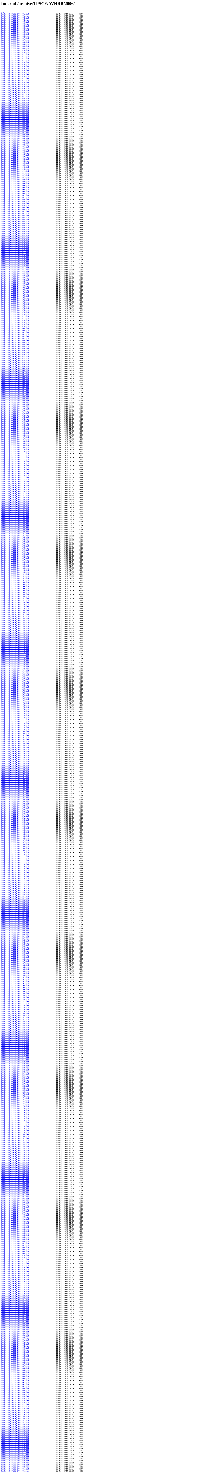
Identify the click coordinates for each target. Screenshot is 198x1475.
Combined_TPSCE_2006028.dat (15, 119)
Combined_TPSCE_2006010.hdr (15, 52)
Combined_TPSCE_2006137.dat (15, 558)
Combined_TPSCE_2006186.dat (15, 755)
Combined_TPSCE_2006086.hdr (15, 354)
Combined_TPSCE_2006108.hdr (15, 443)
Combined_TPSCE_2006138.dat (15, 562)
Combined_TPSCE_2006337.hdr (15, 1366)
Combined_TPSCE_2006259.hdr (15, 1052)
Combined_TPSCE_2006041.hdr (15, 173)
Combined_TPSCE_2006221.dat (15, 897)
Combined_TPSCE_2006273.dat (15, 1106)
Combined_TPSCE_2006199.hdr (15, 810)
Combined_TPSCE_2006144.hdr (15, 588)
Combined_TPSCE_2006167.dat (15, 679)
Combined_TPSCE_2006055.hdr (15, 230)
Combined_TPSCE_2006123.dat (15, 502)
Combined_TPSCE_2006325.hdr (15, 1318)
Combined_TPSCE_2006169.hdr (15, 689)
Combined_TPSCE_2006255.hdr (15, 1036)
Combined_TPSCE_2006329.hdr (15, 1334)
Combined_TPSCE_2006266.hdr (15, 1080)
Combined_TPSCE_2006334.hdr (15, 1354)
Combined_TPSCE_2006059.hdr (15, 246)
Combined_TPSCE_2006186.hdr (15, 758)
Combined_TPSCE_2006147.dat (15, 598)
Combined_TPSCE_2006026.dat (15, 111)
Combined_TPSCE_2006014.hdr (15, 68)
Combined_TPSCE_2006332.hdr (15, 1346)
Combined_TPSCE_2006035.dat (15, 147)
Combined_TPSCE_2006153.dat (15, 622)
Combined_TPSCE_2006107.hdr (15, 439)
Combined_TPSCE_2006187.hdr (15, 762)
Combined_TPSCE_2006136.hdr (15, 556)
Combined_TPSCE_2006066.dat (15, 272)
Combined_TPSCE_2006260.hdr (15, 1056)
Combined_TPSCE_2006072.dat (15, 296)
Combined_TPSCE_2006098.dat (15, 401)
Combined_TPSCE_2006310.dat (15, 1255)
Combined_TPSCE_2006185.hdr (15, 753)
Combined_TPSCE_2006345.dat (15, 1396)
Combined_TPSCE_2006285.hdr (15, 1157)
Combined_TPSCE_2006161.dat (15, 655)
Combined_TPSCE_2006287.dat (15, 1163)
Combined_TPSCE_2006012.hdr (15, 60)
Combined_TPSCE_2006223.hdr (15, 907)
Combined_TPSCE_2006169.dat (15, 687)
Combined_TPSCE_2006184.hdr (15, 749)
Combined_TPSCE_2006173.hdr (15, 705)
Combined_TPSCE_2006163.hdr (15, 665)
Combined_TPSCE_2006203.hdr (15, 826)
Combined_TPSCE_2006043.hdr (15, 181)
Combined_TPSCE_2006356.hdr (15, 1443)
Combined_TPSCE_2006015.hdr (15, 72)
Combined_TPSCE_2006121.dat (15, 494)
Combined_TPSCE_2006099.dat (15, 405)
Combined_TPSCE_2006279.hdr (15, 1132)
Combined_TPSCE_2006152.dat (15, 618)
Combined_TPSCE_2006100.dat (15, 409)
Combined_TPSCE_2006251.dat (15, 1017)
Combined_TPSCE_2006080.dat (15, 328)
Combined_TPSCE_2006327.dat (15, 1324)
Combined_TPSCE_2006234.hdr (15, 951)
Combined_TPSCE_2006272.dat (15, 1102)
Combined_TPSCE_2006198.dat (15, 804)
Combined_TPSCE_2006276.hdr (15, 1120)
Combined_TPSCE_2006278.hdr (15, 1128)
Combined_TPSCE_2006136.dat (15, 554)
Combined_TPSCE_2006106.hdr (15, 435)
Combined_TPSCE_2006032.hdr (15, 137)
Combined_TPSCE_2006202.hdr (15, 822)
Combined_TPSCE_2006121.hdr (15, 496)
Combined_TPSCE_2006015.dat (15, 70)
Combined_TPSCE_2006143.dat (15, 582)
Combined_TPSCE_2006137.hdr (15, 560)
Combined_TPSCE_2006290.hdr (15, 1177)
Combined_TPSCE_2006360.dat (15, 1449)
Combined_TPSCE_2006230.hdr (15, 935)
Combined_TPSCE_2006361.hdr (15, 1455)
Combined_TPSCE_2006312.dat (15, 1263)
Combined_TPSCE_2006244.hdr (15, 991)
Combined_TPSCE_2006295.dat (15, 1195)
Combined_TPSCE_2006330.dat (15, 1336)
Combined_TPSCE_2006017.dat (15, 78)
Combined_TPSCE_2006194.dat (15, 788)
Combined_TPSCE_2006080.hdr (15, 330)
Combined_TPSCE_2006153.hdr (15, 625)
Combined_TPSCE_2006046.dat (15, 191)
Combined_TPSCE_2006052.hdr (15, 217)
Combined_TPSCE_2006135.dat (15, 550)
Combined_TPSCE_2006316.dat (15, 1279)
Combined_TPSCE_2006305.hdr (15, 1237)
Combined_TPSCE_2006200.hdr (15, 814)
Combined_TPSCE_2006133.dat (15, 542)
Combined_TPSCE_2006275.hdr (15, 1116)
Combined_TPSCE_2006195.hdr (15, 794)
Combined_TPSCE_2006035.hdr (15, 149)
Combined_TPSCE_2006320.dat (15, 1296)
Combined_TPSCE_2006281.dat (15, 1138)
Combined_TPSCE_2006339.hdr (15, 1374)
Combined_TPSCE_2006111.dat (15, 453)
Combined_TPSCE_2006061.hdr (15, 254)
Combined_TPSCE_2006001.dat (15, 14)
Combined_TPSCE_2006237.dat (15, 961)
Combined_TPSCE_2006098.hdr (15, 403)
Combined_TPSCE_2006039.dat (15, 163)
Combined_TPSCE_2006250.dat (15, 1013)
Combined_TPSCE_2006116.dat (15, 473)
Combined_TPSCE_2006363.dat (15, 1461)
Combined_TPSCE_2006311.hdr (15, 1261)
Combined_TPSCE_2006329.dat (15, 1332)
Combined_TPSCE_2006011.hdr (15, 56)
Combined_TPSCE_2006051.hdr (15, 213)
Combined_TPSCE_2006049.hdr (15, 205)
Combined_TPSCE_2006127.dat (15, 518)
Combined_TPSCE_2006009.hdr (15, 48)
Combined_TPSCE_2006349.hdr (15, 1414)
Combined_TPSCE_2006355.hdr (15, 1439)
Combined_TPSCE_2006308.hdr (15, 1249)
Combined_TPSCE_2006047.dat (15, 195)
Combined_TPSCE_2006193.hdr (15, 786)
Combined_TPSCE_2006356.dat (15, 1441)
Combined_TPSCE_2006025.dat (15, 107)
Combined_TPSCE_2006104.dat (15, 425)
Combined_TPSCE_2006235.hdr (15, 955)
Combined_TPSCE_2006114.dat (15, 465)
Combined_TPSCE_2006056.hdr (15, 234)
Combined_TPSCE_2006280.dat (15, 1134)
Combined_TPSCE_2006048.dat (15, 199)
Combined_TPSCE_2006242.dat (15, 981)
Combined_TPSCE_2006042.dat (15, 175)
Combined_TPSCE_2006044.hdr (15, 185)
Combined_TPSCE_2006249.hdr (15, 1011)
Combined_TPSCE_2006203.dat (15, 824)
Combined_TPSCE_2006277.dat (15, 1122)
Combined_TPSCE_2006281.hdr (15, 1140)
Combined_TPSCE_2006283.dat (15, 1146)
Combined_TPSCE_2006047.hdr (15, 197)
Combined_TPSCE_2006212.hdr (15, 862)
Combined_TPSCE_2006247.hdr (15, 1003)
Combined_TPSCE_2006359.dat (15, 1445)
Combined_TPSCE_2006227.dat (15, 921)
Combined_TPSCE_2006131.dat (15, 534)
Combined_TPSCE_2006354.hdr (15, 1435)
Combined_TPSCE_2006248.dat (15, 1005)
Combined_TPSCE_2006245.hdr (15, 995)
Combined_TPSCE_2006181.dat (15, 735)
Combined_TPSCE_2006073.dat (15, 300)
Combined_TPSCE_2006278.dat (15, 1126)
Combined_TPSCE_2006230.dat (15, 933)
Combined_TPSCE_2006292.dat (15, 1183)
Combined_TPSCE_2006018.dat (15, 82)
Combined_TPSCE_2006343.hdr (15, 1390)
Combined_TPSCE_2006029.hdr (15, 125)
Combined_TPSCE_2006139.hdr (15, 568)
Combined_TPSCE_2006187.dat (15, 760)
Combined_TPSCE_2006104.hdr (15, 427)
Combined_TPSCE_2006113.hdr (15, 463)
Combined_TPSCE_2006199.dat (15, 808)
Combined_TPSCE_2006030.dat (15, 127)
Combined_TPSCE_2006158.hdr (15, 645)
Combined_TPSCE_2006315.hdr (15, 1277)
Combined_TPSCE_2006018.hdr (15, 84)
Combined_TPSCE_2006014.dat (15, 66)
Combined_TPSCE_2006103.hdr (15, 423)
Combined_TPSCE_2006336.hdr (15, 1362)
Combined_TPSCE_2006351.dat (15, 1421)
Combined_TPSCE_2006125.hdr (15, 512)
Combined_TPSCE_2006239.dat (15, 969)
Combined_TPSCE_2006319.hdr (15, 1294)
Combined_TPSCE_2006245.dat (15, 993)
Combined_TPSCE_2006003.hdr (15, 24)
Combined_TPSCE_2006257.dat (15, 1042)
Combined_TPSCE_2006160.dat (15, 651)
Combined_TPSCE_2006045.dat (15, 187)
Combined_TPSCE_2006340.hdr (15, 1378)
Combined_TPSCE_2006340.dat (15, 1376)
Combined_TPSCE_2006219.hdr (15, 891)
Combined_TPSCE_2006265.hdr (15, 1076)
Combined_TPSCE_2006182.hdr (15, 741)
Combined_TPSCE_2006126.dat (15, 514)
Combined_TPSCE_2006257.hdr (15, 1044)
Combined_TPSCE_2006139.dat (15, 566)
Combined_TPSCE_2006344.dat (15, 1392)
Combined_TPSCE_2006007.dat (15, 38)
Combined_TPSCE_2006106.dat (15, 433)
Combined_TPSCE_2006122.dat (15, 498)
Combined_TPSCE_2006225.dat (15, 913)
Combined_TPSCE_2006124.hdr (15, 508)
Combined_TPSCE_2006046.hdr (15, 193)
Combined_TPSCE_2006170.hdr (15, 693)
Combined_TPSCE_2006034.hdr (15, 145)
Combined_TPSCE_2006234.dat (15, 949)
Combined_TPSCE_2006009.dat (15, 46)
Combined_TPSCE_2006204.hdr (15, 830)
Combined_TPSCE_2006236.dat (15, 957)
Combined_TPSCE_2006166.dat (15, 675)
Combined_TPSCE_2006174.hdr (15, 709)
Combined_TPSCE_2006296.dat (15, 1199)
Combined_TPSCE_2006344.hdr (15, 1394)
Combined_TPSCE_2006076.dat (15, 312)
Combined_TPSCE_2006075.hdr (15, 310)
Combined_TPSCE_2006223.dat (15, 905)
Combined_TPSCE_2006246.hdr (15, 999)
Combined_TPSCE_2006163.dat (15, 663)
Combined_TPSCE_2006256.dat (15, 1038)
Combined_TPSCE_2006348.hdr (15, 1410)
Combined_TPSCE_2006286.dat (15, 1159)
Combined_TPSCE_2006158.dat (15, 643)
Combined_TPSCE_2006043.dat (15, 179)
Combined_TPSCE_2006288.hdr (15, 1169)
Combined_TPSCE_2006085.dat (15, 348)
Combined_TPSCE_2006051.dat (15, 211)
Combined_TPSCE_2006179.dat (15, 727)
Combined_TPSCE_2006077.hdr (15, 318)
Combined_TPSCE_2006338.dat (15, 1368)
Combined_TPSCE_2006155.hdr (15, 633)
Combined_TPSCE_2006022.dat (15, 99)
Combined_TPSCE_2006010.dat (15, 50)
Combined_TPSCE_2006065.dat (15, 268)
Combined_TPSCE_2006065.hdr (15, 270)
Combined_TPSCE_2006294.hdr (15, 1193)
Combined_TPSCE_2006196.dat (15, 796)
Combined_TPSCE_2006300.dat (15, 1215)
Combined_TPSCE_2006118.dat (15, 481)
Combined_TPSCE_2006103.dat (15, 421)
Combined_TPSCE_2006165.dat (15, 671)
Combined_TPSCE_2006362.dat (15, 1457)
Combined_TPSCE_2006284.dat (15, 1150)
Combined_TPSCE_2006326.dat (15, 1320)
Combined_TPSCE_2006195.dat (15, 792)
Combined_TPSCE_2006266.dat (15, 1078)
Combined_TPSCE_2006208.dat (15, 844)
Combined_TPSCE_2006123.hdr (15, 504)
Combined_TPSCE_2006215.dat (15, 872)
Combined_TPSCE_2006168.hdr (15, 685)
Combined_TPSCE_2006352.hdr (15, 1427)
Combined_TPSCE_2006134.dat (15, 546)
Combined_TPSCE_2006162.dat (15, 659)
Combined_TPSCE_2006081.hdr (15, 334)
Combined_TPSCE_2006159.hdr (15, 649)
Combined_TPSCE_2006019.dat (15, 86)
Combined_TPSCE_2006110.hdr (15, 451)
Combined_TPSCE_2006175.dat (15, 711)
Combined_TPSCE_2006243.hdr (15, 987)
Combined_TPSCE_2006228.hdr (15, 927)
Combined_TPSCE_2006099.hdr (15, 407)
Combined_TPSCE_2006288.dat (15, 1167)
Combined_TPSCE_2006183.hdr (15, 745)
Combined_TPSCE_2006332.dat (15, 1344)
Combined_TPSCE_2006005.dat (15, 30)
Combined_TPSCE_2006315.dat (15, 1275)
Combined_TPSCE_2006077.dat (15, 316)
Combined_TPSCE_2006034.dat (15, 143)
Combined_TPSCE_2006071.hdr (15, 294)
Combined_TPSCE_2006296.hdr (15, 1201)
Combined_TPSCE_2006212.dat (15, 860)
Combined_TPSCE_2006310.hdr (15, 1257)
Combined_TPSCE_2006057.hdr (15, 238)
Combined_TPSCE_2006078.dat (15, 320)
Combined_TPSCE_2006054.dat (15, 223)
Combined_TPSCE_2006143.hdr (15, 584)
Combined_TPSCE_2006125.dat (15, 510)
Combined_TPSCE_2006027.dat (15, 115)
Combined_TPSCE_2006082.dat (15, 336)
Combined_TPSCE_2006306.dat (15, 1239)
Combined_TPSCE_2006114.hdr (15, 467)
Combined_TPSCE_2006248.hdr (15, 1007)
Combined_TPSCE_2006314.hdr (15, 1273)
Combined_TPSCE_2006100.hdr (15, 411)
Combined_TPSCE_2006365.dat (15, 1469)
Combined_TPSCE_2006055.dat (15, 228)
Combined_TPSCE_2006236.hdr (15, 959)
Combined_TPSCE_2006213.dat (15, 864)
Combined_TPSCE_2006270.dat (15, 1094)
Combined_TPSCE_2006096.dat (15, 393)
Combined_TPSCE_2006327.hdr (15, 1326)
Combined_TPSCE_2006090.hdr (15, 371)
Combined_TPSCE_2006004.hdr (15, 28)
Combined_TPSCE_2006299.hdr (15, 1213)
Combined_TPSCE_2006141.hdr (15, 576)
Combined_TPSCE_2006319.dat (15, 1292)
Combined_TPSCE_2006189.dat (15, 768)
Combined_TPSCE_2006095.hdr (15, 391)
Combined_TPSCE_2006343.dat (15, 1388)
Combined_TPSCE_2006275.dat (15, 1114)
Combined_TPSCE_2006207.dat (15, 840)
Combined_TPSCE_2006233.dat (15, 945)
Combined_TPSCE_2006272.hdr (15, 1104)
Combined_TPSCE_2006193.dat (15, 784)
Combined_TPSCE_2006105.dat (15, 429)
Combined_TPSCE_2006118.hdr (15, 483)
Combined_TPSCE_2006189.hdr (15, 770)
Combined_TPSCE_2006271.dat (15, 1098)
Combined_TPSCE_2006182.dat (15, 739)
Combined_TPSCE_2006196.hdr (15, 798)
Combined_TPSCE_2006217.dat (15, 880)
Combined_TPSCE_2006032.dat (15, 135)
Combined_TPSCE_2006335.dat (15, 1356)
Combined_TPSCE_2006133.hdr (15, 544)
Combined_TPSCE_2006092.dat (15, 377)
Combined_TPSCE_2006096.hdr (15, 395)
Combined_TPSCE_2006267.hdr (15, 1084)
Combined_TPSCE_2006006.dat (15, 34)
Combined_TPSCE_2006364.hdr (15, 1467)
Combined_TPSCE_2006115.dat (15, 469)
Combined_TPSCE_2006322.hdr (15, 1306)
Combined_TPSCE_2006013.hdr (15, 64)
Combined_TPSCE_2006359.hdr (15, 1447)
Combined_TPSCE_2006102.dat (15, 417)
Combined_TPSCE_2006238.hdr (15, 967)
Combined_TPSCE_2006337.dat (15, 1364)
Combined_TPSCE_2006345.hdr (15, 1398)
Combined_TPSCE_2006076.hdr (15, 314)
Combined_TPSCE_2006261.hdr (15, 1060)
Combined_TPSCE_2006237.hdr (15, 963)
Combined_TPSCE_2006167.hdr (15, 681)
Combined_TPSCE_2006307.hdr (15, 1245)
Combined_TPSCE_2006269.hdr (15, 1092)
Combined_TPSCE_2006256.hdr (15, 1040)
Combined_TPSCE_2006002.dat (15, 18)
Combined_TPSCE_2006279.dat (15, 1130)
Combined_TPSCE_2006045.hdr (15, 189)
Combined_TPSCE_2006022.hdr (15, 101)
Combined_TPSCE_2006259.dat (15, 1050)
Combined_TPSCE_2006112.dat (15, 457)
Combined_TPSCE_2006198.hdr (15, 806)
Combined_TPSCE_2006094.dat (15, 385)
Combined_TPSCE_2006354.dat (15, 1433)
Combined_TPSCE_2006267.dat (15, 1082)
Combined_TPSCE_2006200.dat (15, 812)
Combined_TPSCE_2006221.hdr (15, 899)
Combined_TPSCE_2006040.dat (15, 167)
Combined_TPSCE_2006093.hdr (15, 383)
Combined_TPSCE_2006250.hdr (15, 1015)
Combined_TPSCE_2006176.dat (15, 715)
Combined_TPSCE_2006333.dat (15, 1348)
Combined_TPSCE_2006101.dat (15, 413)
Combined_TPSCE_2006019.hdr (15, 88)
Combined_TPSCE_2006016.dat (15, 74)
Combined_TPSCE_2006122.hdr (15, 500)
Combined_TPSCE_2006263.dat (15, 1066)
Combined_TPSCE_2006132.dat (15, 538)
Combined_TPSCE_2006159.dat (15, 647)
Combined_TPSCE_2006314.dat (15, 1271)
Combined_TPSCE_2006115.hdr (15, 471)
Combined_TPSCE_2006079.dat (15, 324)
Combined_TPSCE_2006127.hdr (15, 520)
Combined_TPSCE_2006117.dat (15, 477)
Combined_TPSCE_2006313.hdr (15, 1269)
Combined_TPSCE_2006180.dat (15, 731)
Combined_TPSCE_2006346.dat (15, 1400)
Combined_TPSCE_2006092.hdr (15, 379)
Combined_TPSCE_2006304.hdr (15, 1233)
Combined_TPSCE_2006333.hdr (15, 1350)
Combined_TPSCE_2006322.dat (15, 1304)
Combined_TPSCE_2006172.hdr (15, 701)
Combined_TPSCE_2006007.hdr (15, 40)
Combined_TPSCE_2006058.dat (15, 240)
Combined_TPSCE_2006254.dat (15, 1030)
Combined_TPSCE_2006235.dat (15, 953)
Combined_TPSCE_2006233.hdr (15, 947)
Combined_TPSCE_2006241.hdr (15, 979)
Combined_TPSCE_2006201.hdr (15, 818)
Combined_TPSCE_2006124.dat (15, 506)
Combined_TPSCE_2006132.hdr (15, 540)
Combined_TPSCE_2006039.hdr (15, 165)
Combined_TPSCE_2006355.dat (15, 1437)
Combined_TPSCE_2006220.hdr (15, 895)
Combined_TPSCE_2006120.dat (15, 489)
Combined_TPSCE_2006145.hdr (15, 592)
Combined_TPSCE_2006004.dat (15, 26)
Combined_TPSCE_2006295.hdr (15, 1197)
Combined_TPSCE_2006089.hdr (15, 367)
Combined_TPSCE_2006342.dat (15, 1384)
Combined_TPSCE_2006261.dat (15, 1058)
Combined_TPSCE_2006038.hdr (15, 161)
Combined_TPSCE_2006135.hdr (15, 552)
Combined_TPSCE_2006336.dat (15, 1360)
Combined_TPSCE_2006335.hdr (15, 1358)
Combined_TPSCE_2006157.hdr (15, 641)
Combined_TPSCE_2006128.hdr (15, 524)
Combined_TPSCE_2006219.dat (15, 888)
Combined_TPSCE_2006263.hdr (15, 1068)
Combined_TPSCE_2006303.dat (15, 1227)
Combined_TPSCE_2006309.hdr (15, 1253)
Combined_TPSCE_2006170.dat (15, 691)
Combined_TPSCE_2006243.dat (15, 985)
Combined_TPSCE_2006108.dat (15, 441)
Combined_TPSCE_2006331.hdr (15, 1342)
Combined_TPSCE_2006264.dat (15, 1070)
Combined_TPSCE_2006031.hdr (15, 133)
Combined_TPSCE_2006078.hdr (15, 322)
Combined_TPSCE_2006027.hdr (15, 117)
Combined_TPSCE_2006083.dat (15, 340)
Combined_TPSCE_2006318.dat (15, 1288)
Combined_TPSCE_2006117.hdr (15, 479)
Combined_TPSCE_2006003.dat (15, 22)
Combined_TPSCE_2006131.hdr (15, 536)
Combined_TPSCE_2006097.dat (15, 397)
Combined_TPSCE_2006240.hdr (15, 975)
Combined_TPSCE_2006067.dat (15, 276)
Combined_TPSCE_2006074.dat (15, 304)
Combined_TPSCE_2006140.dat (15, 570)
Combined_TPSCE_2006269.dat (15, 1090)
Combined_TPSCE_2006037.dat (15, 155)
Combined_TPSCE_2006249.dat (15, 1009)
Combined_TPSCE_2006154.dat (15, 627)
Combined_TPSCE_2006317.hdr (15, 1285)
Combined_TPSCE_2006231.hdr (15, 939)
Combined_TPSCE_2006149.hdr (15, 608)
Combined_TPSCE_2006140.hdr (15, 572)
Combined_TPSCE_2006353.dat (15, 1429)
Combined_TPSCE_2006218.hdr (15, 886)
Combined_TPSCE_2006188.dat (15, 764)
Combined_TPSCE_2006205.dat (15, 832)
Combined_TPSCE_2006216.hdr (15, 878)
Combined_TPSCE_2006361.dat (15, 1453)
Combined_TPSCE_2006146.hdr (15, 596)
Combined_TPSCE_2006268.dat (15, 1086)
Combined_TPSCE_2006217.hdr (15, 882)
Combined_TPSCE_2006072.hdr (15, 298)
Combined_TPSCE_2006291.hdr (15, 1181)
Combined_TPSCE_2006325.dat (15, 1316)
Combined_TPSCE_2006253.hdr (15, 1028)
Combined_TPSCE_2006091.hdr (15, 375)
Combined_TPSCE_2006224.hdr (15, 911)
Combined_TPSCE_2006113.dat (15, 461)
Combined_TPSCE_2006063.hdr (15, 262)
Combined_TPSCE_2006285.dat (15, 1155)
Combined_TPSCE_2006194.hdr (15, 790)
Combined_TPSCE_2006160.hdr (15, 653)
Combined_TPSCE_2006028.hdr (15, 121)
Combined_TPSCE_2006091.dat (15, 373)
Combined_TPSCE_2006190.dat (15, 772)
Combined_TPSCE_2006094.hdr (15, 387)
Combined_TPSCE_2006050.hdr (15, 209)
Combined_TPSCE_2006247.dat (15, 1001)
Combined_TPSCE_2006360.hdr (15, 1451)
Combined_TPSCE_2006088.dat (15, 361)
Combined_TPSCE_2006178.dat (15, 723)
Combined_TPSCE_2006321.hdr (15, 1302)
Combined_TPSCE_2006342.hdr (15, 1386)
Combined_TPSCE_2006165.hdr (15, 673)
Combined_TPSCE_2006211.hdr (15, 858)
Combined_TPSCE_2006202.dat (15, 820)
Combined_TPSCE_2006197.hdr (15, 802)
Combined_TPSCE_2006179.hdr (15, 729)
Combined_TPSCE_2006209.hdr (15, 850)
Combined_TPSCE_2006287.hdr (15, 1165)
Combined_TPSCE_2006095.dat (15, 389)
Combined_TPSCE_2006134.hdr (15, 548)
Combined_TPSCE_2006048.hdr (15, 201)
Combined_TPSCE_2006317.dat (15, 1283)
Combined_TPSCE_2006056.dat (15, 232)
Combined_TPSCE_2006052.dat (15, 215)
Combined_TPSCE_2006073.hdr (15, 302)
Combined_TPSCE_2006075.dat (15, 308)
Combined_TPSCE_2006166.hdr (15, 677)
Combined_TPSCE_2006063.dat (15, 260)
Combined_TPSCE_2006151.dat (15, 614)
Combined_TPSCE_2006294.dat (15, 1191)
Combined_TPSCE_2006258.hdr (15, 1048)
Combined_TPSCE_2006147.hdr (15, 600)
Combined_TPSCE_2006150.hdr (15, 612)
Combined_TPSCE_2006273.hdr (15, 1108)
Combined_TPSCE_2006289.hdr (15, 1173)
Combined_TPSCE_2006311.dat (15, 1259)
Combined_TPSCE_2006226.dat (15, 917)
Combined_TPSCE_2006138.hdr (15, 564)
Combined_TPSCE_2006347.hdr (15, 1406)
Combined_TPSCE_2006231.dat (15, 937)
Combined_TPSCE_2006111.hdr (15, 455)
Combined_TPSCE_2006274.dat (15, 1110)
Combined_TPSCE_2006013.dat (15, 62)
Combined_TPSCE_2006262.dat (15, 1062)
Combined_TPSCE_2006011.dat (15, 54)
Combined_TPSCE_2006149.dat (15, 606)
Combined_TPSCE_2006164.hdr (15, 669)
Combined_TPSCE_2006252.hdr (15, 1024)
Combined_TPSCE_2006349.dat (15, 1412)
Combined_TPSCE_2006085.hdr (15, 350)
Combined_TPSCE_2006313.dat (15, 1267)
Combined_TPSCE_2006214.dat (15, 868)
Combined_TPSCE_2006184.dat (15, 747)
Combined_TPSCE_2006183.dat (15, 743)
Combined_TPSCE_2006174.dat (15, 707)
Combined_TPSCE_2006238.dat (15, 965)
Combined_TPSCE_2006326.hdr (15, 1322)
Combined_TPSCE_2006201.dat (15, 816)
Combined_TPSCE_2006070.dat (15, 288)
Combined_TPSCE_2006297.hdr (15, 1205)
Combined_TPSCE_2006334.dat (15, 1352)
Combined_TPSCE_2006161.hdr (15, 657)
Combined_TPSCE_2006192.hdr (15, 782)
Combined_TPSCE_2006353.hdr (15, 1431)
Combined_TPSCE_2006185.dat (15, 751)
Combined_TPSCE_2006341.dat (15, 1380)
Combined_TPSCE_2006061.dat (15, 252)
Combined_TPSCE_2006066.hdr (15, 274)
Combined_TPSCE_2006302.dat (15, 1223)
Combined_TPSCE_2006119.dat (15, 485)
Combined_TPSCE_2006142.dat (15, 578)
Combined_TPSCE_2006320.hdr (15, 1298)
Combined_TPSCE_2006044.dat (15, 183)
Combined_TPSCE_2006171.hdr (15, 697)
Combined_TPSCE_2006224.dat (15, 909)
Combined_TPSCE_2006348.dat (15, 1408)
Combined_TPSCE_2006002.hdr (15, 20)
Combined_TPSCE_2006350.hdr (15, 1418)
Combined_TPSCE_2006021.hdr (15, 97)
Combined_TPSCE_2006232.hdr (15, 943)
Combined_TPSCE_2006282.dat (15, 1142)
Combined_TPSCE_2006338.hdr (15, 1370)
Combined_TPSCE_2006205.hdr (15, 834)
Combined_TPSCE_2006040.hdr (15, 169)
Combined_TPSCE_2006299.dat (15, 1211)
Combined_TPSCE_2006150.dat (15, 610)
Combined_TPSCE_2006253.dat (15, 1026)
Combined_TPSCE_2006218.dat (15, 884)
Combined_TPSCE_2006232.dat (15, 941)
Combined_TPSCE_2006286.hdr (15, 1161)
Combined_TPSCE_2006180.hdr (15, 733)
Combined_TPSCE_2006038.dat (15, 159)
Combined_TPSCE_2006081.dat (15, 332)
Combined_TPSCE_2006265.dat (15, 1074)
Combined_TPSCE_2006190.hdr (15, 774)
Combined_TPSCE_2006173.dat (15, 703)
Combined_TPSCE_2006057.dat (15, 236)
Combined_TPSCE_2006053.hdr (15, 221)
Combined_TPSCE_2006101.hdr (15, 415)
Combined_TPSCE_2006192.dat (15, 780)
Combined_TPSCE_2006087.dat (15, 356)
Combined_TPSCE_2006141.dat (15, 574)
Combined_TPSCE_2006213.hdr (15, 866)
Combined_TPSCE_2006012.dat (15, 58)
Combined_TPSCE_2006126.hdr (15, 516)
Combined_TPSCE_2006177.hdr (15, 721)
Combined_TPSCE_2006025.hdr (15, 109)
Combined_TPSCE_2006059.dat (15, 244)
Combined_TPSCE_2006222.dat (15, 901)
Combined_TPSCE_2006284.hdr (15, 1152)
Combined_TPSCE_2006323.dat (15, 1308)
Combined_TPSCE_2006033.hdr (15, 141)
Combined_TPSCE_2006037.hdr (15, 157)
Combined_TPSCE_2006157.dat (15, 639)
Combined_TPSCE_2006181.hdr (15, 737)
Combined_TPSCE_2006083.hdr (15, 342)
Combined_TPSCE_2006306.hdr (15, 1241)
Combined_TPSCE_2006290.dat (15, 1175)
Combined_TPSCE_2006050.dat (15, 207)
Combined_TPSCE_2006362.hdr (15, 1459)
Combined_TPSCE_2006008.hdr (15, 44)
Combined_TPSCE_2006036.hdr (15, 153)
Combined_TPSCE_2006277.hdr (15, 1124)
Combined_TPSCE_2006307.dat (15, 1243)
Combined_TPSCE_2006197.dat (15, 800)
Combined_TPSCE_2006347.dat (15, 1404)
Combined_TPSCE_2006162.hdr (15, 661)
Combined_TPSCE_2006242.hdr (15, 983)
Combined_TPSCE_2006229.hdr (15, 931)
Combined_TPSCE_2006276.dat (15, 1118)
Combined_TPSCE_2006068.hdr (15, 282)
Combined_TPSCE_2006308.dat (15, 1247)
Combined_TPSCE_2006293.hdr (15, 1189)
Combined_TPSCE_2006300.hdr (15, 1217)
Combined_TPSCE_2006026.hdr (15, 113)
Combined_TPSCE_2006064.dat (15, 264)
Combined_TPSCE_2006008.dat (15, 42)
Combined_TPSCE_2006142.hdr (15, 580)
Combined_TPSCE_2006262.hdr (15, 1064)
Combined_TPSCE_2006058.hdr (15, 242)
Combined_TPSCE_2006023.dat (15, 103)
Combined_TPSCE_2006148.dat (15, 602)
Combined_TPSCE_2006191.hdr (15, 778)
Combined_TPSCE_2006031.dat (15, 131)
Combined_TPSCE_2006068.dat (15, 280)
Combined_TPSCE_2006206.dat (15, 836)
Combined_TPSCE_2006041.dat (15, 171)
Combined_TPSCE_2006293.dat (15, 1187)
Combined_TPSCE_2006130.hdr (15, 532)
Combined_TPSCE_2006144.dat (15, 586)
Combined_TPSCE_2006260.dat (15, 1054)
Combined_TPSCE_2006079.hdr (15, 326)
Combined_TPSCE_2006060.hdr (15, 250)
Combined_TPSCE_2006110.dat (15, 449)
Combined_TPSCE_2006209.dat (15, 848)
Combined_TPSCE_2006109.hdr (15, 447)
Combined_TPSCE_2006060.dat (15, 248)
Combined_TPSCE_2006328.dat (15, 1328)
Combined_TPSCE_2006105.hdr (15, 431)
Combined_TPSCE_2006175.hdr (15, 713)
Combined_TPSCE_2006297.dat (15, 1203)
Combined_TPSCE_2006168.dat (15, 683)
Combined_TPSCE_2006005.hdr (15, 32)
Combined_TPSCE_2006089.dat (15, 365)
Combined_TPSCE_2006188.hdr (15, 766)
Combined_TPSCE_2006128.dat (15, 522)
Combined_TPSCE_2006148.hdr (15, 604)
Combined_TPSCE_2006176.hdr (15, 717)
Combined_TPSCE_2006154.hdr (15, 629)
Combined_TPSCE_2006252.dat (15, 1022)
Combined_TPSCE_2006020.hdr (15, 92)
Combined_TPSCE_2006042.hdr (15, 177)
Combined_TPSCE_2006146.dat (15, 594)
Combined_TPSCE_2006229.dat (15, 929)
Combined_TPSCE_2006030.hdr (15, 129)
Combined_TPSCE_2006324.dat (15, 1312)
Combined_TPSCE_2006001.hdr (15, 16)
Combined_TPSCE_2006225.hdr (15, 915)
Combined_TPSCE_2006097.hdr (15, 399)
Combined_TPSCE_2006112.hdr (15, 459)
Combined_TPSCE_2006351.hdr (15, 1423)
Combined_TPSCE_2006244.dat (15, 989)
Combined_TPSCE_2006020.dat (15, 90)
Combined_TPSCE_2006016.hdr (15, 76)
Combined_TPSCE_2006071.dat (15, 292)
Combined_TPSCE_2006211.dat (15, 856)
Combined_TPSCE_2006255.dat (15, 1034)
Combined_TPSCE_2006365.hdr (15, 1471)
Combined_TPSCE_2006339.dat (15, 1372)
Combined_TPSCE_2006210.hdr (15, 854)
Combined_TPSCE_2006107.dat (15, 437)
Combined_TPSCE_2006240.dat (15, 973)
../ (2, 12)
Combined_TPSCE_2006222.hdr (15, 903)
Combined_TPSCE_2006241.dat (15, 977)
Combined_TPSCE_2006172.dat (15, 699)
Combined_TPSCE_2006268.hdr (15, 1088)
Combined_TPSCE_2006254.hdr (15, 1032)
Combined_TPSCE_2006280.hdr (15, 1136)
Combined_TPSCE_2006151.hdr (15, 616)
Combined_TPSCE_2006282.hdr (15, 1144)
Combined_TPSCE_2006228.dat (15, 925)
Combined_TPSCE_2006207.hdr (15, 842)
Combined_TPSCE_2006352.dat (15, 1425)
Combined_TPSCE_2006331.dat (15, 1340)
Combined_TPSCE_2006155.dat (15, 631)
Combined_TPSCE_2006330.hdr (15, 1338)
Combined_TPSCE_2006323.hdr (15, 1310)
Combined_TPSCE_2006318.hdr (15, 1290)
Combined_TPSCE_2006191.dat (15, 776)
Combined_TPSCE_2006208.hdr (15, 846)
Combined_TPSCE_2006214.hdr (15, 870)
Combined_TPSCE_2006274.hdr (15, 1112)
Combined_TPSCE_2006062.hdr (15, 258)
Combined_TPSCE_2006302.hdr (15, 1225)
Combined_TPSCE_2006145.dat (15, 590)
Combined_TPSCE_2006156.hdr (15, 637)
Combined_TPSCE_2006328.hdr (15, 1330)
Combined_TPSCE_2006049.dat (15, 203)
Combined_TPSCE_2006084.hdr (15, 346)
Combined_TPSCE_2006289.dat (15, 1171)
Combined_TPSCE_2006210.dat (15, 852)
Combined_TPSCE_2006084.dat (15, 344)
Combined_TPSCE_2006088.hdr (15, 363)
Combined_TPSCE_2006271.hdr (15, 1100)
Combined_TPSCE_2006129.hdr (15, 528)
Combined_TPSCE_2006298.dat (15, 1207)
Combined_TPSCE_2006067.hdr (15, 278)
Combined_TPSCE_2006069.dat (15, 284)
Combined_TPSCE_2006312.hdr (15, 1265)
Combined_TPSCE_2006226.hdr (15, 919)
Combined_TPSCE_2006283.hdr (15, 1148)
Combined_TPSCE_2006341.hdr (15, 1382)
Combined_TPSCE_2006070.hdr (15, 290)
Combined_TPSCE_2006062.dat (15, 256)
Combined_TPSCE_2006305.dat (15, 1235)
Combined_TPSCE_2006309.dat (15, 1251)
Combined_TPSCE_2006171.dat (15, 695)
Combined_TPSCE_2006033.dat (15, 139)
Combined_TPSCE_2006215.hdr (15, 874)
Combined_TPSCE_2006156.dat (15, 635)
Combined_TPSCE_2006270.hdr (15, 1096)
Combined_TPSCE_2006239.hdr (15, 971)
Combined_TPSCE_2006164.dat (15, 667)
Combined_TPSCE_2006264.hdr (15, 1072)
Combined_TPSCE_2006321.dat (15, 1300)
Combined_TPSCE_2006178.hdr (15, 725)
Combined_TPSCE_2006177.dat (15, 719)
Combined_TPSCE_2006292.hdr (15, 1185)
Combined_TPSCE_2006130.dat (15, 530)
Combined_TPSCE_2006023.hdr (15, 105)
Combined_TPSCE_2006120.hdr (15, 492)
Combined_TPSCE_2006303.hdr (15, 1229)
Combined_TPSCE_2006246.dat (15, 997)
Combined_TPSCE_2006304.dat (15, 1231)
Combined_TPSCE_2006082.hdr (15, 338)
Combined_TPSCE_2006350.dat (15, 1416)
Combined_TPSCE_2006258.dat (15, 1046)
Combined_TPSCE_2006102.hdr (15, 419)
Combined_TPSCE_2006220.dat (15, 893)
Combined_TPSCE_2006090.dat (15, 369)
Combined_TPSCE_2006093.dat (15, 381)
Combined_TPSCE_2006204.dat (15, 828)
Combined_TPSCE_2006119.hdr (15, 487)
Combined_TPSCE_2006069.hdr (15, 286)
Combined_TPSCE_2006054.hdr (15, 225)
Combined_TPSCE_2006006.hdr (15, 36)
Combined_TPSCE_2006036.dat (15, 151)
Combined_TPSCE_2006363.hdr (15, 1463)
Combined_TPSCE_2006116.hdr (15, 475)
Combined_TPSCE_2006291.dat (15, 1179)
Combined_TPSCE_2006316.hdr (15, 1281)
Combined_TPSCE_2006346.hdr (15, 1402)
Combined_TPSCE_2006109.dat (15, 445)
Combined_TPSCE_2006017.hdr (15, 80)
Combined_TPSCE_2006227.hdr (15, 923)
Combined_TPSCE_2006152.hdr (15, 620)
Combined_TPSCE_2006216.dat (15, 876)
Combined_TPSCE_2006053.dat (15, 219)
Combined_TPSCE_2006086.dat (15, 352)
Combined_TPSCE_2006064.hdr (15, 266)
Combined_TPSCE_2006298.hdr (15, 1209)
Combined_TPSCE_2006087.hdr (15, 358)
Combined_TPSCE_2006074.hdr (15, 306)
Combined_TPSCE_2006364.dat (15, 1465)
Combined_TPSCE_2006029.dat (15, 123)
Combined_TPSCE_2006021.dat (15, 95)
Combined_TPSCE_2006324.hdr (15, 1314)
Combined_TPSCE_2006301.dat (15, 1219)
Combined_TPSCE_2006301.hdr (15, 1221)
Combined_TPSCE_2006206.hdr (15, 838)
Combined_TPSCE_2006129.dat (15, 526)
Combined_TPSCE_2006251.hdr (15, 1019)
